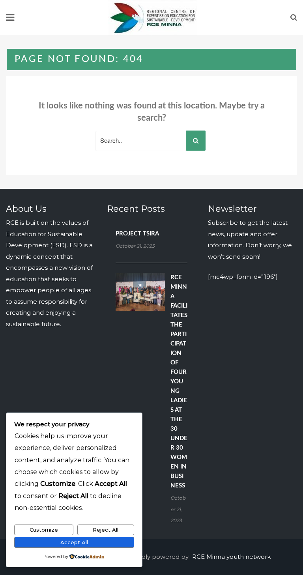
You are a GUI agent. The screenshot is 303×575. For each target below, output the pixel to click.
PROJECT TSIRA (137, 234)
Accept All (74, 542)
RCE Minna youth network (231, 556)
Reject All (105, 529)
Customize (44, 529)
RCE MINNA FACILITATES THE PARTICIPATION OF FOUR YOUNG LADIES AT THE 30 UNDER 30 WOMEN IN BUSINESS (178, 381)
